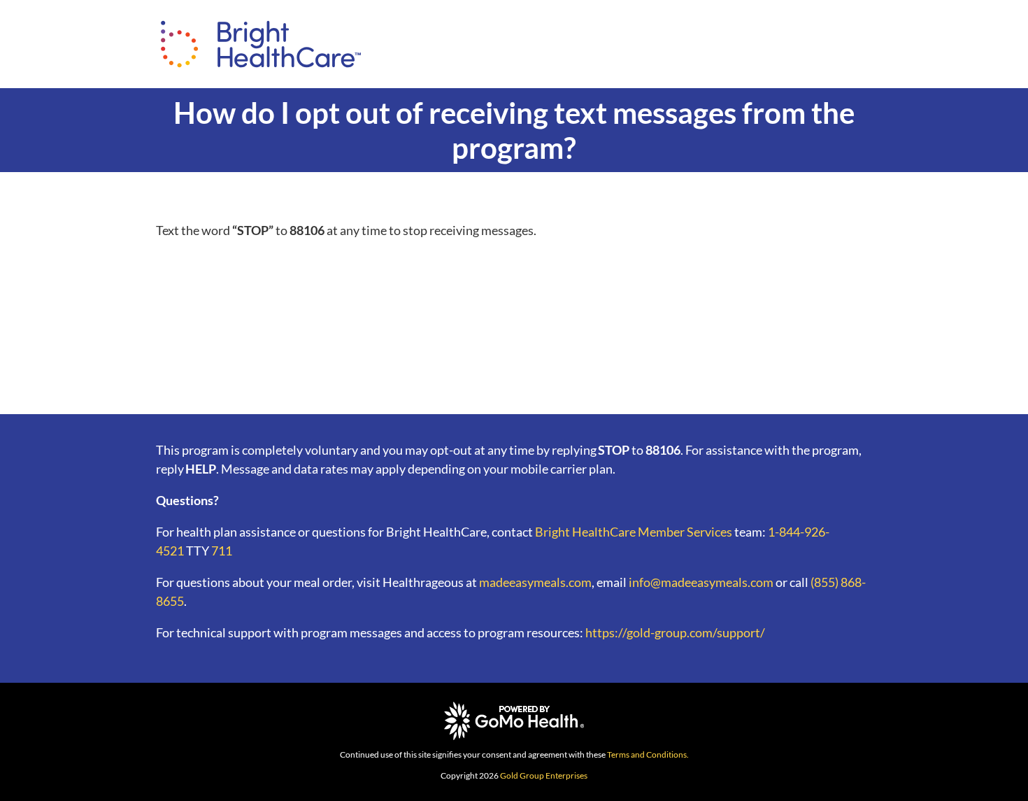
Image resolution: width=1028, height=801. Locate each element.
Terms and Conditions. (648, 754)
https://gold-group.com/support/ (675, 632)
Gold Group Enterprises (543, 775)
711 (221, 550)
